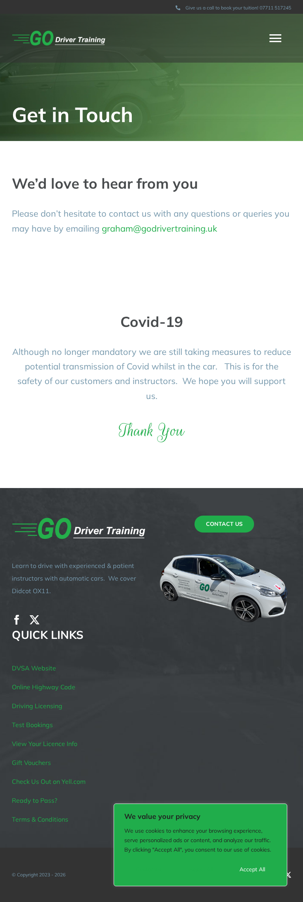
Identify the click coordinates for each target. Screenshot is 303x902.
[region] (200, 845)
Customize (149, 869)
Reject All (201, 869)
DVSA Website (34, 668)
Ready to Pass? (34, 800)
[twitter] (34, 620)
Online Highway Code (43, 687)
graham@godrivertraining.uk (159, 228)
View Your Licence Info (44, 744)
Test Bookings (32, 725)
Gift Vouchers (31, 763)
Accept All (252, 869)
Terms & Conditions (40, 819)
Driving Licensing (37, 706)
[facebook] (17, 620)
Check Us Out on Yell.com (49, 781)
